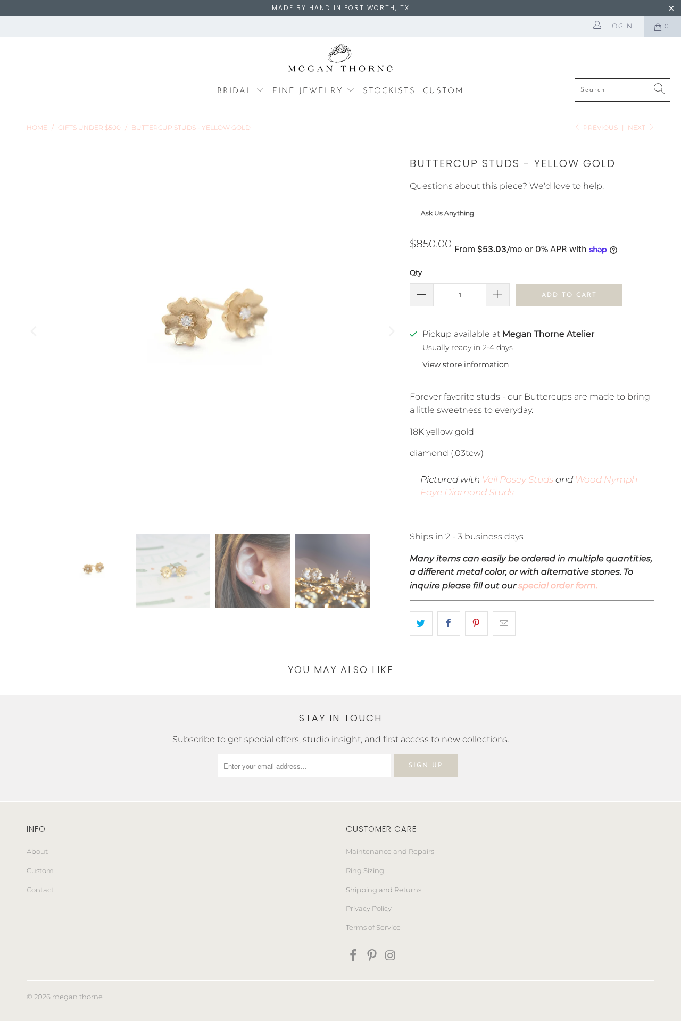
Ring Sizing (365, 870)
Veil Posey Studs (516, 479)
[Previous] (34, 331)
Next (637, 127)
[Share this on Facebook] (448, 623)
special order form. (557, 585)
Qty (416, 272)
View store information (465, 364)
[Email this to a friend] (504, 623)
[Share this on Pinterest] (476, 623)
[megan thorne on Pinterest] (372, 956)
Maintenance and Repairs (390, 851)
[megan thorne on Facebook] (354, 956)
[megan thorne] (340, 60)
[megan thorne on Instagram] (390, 956)
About (37, 851)
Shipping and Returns (383, 889)
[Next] (391, 331)
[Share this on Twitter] (421, 623)
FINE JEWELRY (309, 91)
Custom (40, 870)
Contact (40, 889)
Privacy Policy (369, 908)
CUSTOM (443, 91)
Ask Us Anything (447, 213)
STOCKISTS (389, 91)
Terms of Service (373, 927)
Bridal (236, 91)
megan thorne (77, 996)
